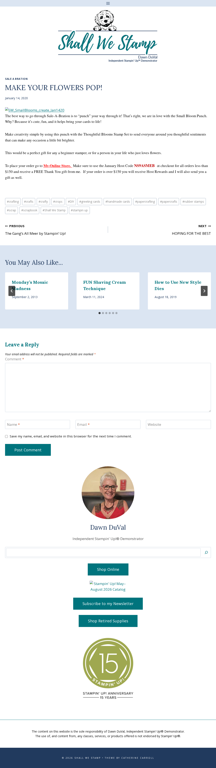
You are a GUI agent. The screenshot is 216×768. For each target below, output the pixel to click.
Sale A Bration (16, 78)
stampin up (79, 210)
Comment (14, 359)
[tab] (100, 313)
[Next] (204, 291)
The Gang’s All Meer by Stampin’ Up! (35, 230)
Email (83, 424)
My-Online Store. (57, 165)
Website (154, 424)
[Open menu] (108, 3)
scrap (11, 210)
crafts (28, 201)
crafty (43, 201)
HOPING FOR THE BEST (191, 230)
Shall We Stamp (54, 210)
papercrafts (168, 201)
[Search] (206, 552)
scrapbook (29, 210)
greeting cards (89, 201)
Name (13, 424)
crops (57, 201)
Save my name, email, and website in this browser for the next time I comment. (71, 436)
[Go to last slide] (11, 291)
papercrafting (145, 201)
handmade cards (117, 201)
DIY (71, 201)
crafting (13, 201)
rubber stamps (193, 201)
